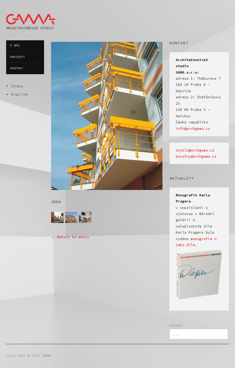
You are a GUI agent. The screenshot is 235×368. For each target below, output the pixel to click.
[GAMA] (30, 18)
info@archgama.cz (193, 128)
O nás (14, 45)
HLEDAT (176, 325)
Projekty (17, 57)
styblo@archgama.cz (195, 150)
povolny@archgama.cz (196, 156)
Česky (17, 85)
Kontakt (16, 68)
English (19, 94)
